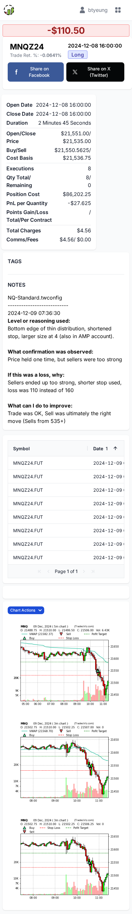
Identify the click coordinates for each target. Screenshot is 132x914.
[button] (39, 571)
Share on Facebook (39, 72)
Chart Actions (22, 610)
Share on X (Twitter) (99, 72)
